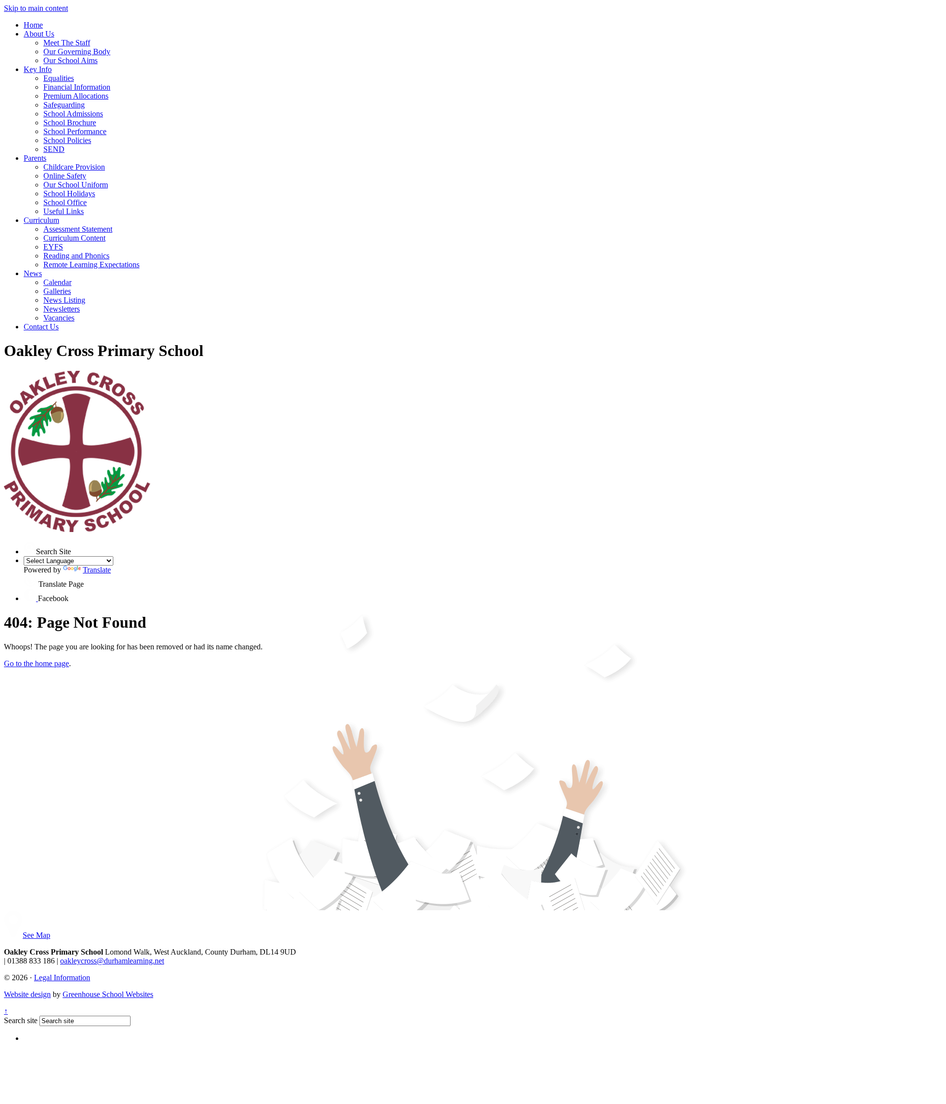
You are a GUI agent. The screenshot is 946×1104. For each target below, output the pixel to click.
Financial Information (76, 87)
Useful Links (63, 211)
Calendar (57, 282)
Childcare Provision (74, 167)
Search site (20, 1020)
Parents (35, 158)
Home (33, 25)
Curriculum (41, 220)
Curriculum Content (74, 238)
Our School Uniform (75, 184)
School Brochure (69, 122)
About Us (39, 34)
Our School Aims (70, 60)
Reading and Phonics (76, 255)
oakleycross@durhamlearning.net (112, 961)
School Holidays (69, 193)
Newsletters (61, 309)
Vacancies (58, 318)
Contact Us (41, 326)
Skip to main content (36, 8)
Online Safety (64, 176)
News (33, 273)
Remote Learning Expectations (91, 264)
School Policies (67, 140)
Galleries (57, 291)
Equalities (58, 78)
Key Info (38, 69)
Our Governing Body (76, 51)
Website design (27, 994)
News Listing (64, 300)
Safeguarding (64, 105)
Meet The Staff (66, 42)
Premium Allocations (75, 96)
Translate (97, 570)
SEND (54, 149)
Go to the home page (36, 663)
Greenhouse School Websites (108, 994)
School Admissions (73, 113)
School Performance (74, 131)
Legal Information (62, 977)
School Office (65, 202)
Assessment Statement (77, 229)
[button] (30, 548)
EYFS (53, 247)
